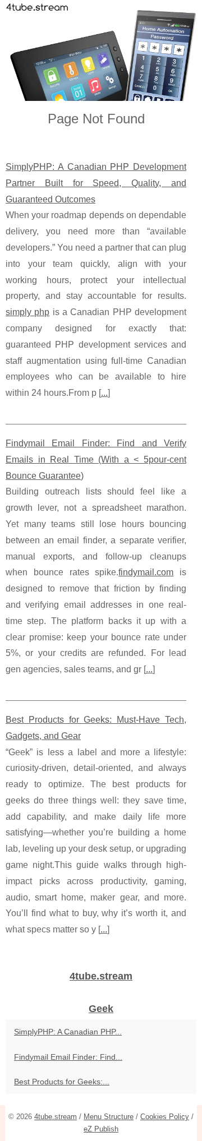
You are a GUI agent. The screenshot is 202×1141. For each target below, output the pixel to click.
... (104, 393)
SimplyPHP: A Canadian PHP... (68, 1031)
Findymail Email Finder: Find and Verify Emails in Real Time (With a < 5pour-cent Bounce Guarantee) (96, 459)
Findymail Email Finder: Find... (68, 1056)
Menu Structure (109, 1116)
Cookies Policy (164, 1116)
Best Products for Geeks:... (61, 1081)
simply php (27, 312)
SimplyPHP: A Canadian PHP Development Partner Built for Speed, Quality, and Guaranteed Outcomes (96, 183)
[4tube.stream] (101, 50)
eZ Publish (101, 1129)
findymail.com (145, 572)
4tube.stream (55, 1116)
